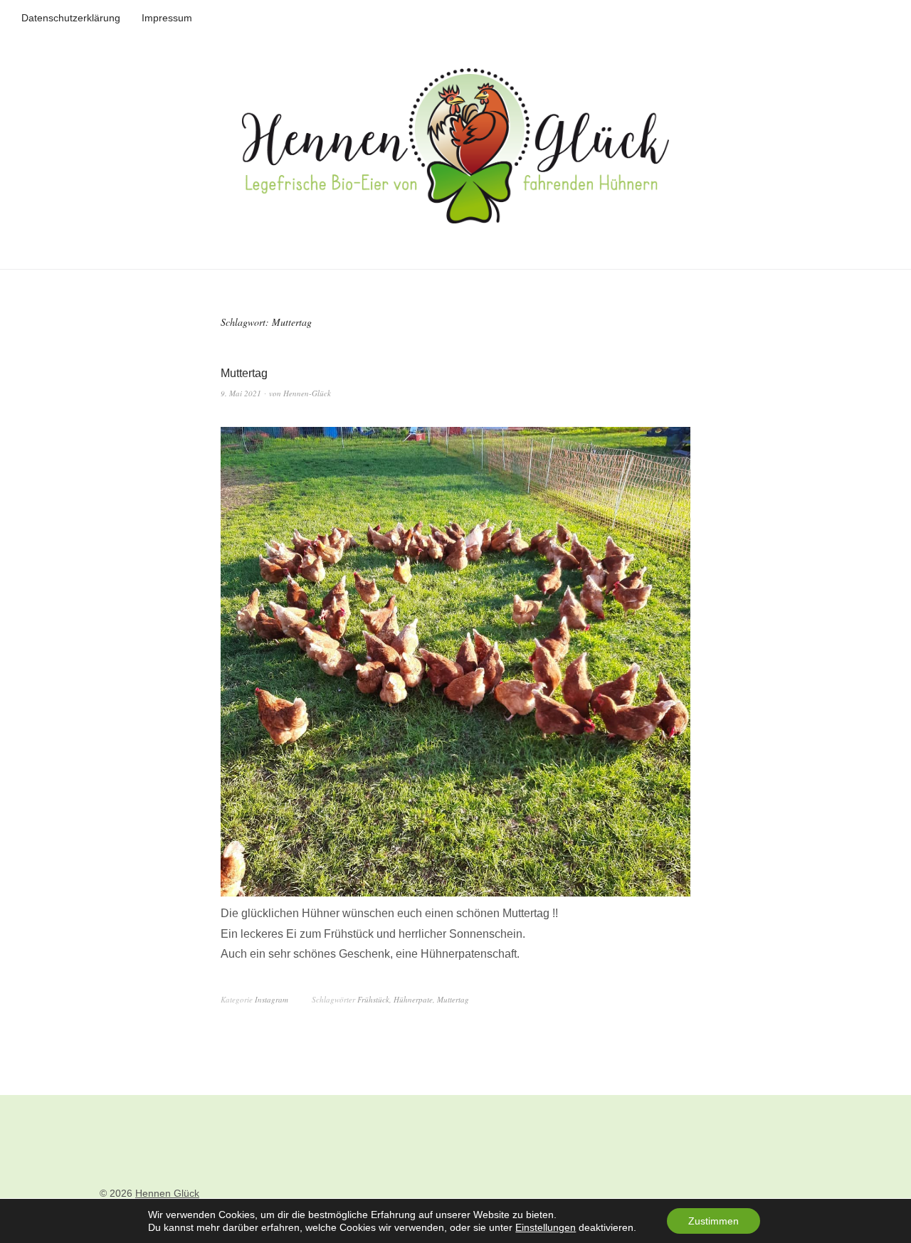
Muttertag (244, 373)
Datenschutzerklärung (70, 17)
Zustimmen (713, 1221)
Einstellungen (545, 1227)
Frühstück (373, 999)
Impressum (167, 17)
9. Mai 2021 (241, 393)
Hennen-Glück (307, 393)
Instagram (271, 999)
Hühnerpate (413, 999)
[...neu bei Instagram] (455, 893)
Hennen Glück (167, 1193)
